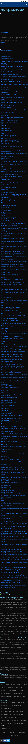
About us (12, 732)
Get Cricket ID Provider (6, 210)
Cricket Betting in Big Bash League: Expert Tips (11, 176)
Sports (7, 684)
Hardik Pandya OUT (5, 231)
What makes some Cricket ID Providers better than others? (14, 531)
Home (4, 732)
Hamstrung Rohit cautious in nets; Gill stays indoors (12, 227)
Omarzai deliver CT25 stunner (7, 385)
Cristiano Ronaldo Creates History (8, 192)
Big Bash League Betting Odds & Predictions (11, 141)
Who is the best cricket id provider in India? (10, 569)
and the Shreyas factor (6, 82)
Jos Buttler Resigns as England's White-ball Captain (12, 349)
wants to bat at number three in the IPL (9, 528)
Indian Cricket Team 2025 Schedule (9, 308)
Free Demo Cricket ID (5, 207)
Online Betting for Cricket (7, 708)
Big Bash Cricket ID (5, 138)
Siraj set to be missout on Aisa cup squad (10, 457)
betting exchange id (5, 123)
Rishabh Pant (4, 439)
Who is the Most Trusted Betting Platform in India (12, 570)
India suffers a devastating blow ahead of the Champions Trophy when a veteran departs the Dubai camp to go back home (14, 294)
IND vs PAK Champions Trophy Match (9, 274)
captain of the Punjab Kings (7, 156)
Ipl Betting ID (4, 690)
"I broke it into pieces (6, 56)
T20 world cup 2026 (5, 464)
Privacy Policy (22, 732)
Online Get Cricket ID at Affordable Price (10, 407)
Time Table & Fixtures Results (7, 480)
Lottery (13, 684)
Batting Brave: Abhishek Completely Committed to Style (13, 91)
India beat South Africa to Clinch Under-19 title (11, 284)
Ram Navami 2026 (5, 420)
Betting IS (3, 133)
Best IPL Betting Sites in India (7, 112)
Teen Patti (3, 687)
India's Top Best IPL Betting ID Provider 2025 (11, 307)
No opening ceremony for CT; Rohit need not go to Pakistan (14, 377)
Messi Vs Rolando (5, 362)
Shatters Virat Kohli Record (7, 449)
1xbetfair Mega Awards (6, 60)
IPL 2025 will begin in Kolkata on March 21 (10, 320)
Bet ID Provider (19, 711)
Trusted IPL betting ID (16, 705)
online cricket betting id (6, 400)
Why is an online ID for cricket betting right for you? (12, 575)
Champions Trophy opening (7, 168)
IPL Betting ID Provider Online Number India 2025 (12, 330)
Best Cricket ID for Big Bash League (9, 105)
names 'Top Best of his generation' (8, 371)
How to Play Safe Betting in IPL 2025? (9, 259)
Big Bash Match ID (5, 143)
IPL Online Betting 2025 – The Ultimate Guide (11, 336)
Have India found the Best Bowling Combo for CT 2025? (13, 233)
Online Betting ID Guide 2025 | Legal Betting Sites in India (14, 394)
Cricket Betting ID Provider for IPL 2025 (9, 174)
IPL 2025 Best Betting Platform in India (9, 310)
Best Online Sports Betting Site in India (9, 122)
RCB (2, 423)
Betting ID (3, 125)
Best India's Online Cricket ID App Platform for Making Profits (14, 109)
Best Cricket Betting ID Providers (8, 100)
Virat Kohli (3, 511)
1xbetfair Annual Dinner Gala (7, 58)
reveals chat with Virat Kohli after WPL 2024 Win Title (12, 433)
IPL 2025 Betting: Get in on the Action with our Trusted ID (13, 315)
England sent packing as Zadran (8, 199)
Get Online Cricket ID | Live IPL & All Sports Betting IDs (13, 223)
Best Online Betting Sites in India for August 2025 (12, 117)
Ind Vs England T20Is (5, 272)
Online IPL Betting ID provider (17, 702)
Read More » (2, 42)
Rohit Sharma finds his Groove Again (9, 441)
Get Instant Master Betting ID (7, 218)
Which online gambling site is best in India (10, 552)
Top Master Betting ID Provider (8, 489)
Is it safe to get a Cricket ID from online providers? (12, 338)
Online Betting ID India (6, 395)
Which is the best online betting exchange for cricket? (13, 543)
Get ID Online (15, 720)
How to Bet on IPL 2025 (6, 245)
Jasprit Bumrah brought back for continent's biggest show (14, 344)
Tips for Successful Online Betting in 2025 (10, 482)
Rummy (18, 684)
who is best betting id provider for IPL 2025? (10, 566)
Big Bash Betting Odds (6, 136)
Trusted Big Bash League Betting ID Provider (11, 493)
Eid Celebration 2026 (5, 197)
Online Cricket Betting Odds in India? (9, 402)
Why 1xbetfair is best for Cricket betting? (10, 572)
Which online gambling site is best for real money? (12, 551)
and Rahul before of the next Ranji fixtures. (10, 81)
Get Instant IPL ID (5, 702)
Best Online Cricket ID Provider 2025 (9, 118)
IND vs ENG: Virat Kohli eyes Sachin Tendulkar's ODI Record (14, 269)
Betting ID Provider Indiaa (7, 130)
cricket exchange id (5, 179)
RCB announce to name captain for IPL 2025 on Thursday (13, 425)
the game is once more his (7, 475)
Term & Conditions (14, 735)
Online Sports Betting (6, 413)
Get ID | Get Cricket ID (6, 213)
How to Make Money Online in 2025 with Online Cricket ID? (14, 256)
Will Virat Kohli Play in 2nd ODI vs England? (10, 582)
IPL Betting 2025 (4, 705)
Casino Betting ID (22, 690)
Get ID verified (23, 720)
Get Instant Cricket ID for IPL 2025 (8, 217)
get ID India (3, 215)
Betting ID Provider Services (7, 132)
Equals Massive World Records (8, 204)
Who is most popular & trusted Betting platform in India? (13, 567)
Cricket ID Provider (5, 184)
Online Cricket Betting (6, 723)
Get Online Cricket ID (5, 222)
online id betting (5, 408)
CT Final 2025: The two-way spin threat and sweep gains (13, 194)
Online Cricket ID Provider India (8, 405)
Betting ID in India (5, 127)
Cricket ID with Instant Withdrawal (8, 186)
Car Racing (10, 687)
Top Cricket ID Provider (6, 487)
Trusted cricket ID (5, 720)
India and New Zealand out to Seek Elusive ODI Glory (12, 282)
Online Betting (4, 390)
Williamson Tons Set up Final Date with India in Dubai (13, 584)
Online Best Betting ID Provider (8, 389)
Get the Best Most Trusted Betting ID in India (11, 225)
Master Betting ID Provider (7, 361)
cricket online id (4, 191)
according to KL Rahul (6, 68)
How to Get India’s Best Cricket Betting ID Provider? (12, 253)
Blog (2, 145)
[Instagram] (21, 1)
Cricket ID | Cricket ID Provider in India (9, 182)
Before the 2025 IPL (5, 92)
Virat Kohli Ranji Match (6, 520)
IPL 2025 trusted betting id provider (9, 318)
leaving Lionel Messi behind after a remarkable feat (12, 356)
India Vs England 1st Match (7, 297)
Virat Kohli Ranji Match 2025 (7, 521)
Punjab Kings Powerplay (6, 416)
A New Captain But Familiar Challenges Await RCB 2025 (13, 66)
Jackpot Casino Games (6, 696)
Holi (2, 236)
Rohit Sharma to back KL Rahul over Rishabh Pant (12, 443)
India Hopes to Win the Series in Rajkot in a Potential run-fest (14, 285)
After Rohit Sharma (5, 73)
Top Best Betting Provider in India (8, 485)
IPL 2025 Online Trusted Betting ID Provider (10, 317)
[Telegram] (25, 1)
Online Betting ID (5, 392)
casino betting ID (5, 158)
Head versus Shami (5, 235)
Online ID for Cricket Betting (7, 711)
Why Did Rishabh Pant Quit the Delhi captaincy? (11, 574)
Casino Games (4, 159)
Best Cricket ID (4, 104)
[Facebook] (23, 1)
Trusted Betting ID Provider (7, 492)
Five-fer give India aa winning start (8, 205)
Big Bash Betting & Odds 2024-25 (8, 135)
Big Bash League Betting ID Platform (9, 140)
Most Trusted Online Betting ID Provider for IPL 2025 (12, 366)
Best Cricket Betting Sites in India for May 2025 (11, 102)
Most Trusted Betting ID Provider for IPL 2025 (11, 364)
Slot (2, 684)
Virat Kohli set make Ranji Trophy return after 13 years (13, 526)
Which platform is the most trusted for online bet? (12, 557)
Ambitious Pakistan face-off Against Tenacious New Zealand (14, 76)
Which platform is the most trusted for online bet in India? (14, 554)
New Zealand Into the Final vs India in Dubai (11, 372)
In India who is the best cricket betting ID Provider (12, 264)
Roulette (25, 684)
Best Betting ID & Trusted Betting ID (9, 94)
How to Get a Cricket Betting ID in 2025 (9, 249)
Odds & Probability (5, 384)
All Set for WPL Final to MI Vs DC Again (9, 74)
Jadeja (2, 343)
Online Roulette (13, 690)
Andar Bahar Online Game (19, 696)
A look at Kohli (4, 64)
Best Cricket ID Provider (6, 107)
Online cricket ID (5, 403)
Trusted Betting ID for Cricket (7, 490)
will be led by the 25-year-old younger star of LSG (12, 580)
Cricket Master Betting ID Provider (8, 187)
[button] (26, 4)
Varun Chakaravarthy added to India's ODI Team (11, 507)
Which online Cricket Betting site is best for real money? (13, 547)
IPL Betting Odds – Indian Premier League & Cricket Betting (14, 333)
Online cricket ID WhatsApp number (8, 717)
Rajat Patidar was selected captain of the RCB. (11, 418)
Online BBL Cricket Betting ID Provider (9, 387)
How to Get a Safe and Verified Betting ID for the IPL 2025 (13, 251)
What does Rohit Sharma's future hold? (9, 529)
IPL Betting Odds (5, 331)
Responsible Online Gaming (7, 431)
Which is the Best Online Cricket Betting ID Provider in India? (14, 544)
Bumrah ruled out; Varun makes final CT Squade (11, 146)
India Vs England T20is (6, 299)
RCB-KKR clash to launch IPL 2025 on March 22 (11, 426)
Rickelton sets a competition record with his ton (11, 434)
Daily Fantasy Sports (5, 693)
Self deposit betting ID (18, 714)
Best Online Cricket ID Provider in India (9, 120)
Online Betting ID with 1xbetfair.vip (9, 397)
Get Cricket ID (4, 209)
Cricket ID (3, 181)
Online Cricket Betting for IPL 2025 (8, 398)
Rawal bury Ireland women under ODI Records (11, 421)
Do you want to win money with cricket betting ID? (12, 195)
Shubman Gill (4, 451)
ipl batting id (4, 322)
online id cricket (4, 410)
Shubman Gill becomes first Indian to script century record (14, 453)
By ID (2, 148)
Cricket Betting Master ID (6, 177)
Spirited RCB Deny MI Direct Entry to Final (10, 459)
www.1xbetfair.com (17, 1)
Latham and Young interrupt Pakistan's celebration (12, 354)
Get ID (2, 212)
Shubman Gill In (4, 456)
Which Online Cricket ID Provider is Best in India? (12, 549)
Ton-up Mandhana (5, 484)
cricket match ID (4, 189)
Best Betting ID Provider (6, 96)
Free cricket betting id (18, 723)
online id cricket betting (6, 412)
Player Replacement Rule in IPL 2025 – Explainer (11, 415)
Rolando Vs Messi (5, 444)
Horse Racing (19, 687)
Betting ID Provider (5, 128)
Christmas (3, 169)
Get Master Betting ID (6, 220)
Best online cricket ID (6, 714)
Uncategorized (4, 502)
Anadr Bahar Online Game (7, 79)
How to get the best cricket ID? (7, 254)
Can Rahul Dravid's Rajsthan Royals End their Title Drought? (14, 153)
